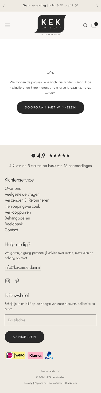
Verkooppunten (18, 212)
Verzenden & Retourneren (27, 200)
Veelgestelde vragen (22, 194)
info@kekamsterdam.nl (23, 267)
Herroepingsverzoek (22, 206)
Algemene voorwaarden (49, 383)
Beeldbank (14, 224)
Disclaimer (71, 383)
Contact (11, 230)
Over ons (13, 188)
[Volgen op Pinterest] (17, 281)
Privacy (28, 383)
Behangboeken (17, 218)
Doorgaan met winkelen (50, 107)
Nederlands (48, 371)
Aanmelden (24, 337)
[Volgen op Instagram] (8, 281)
